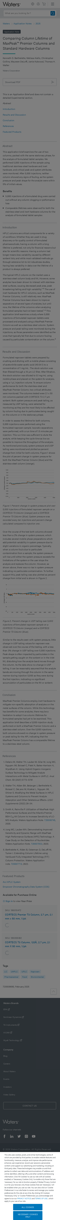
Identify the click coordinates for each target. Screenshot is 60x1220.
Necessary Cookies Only (28, 1215)
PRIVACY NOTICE (24, 1198)
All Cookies (28, 1207)
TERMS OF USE (41, 1198)
